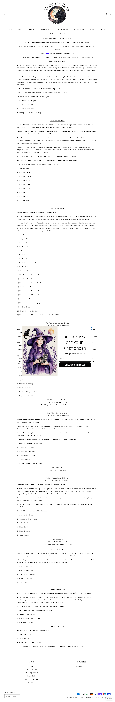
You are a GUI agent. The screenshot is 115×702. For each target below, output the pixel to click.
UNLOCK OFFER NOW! (75, 364)
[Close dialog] (90, 328)
